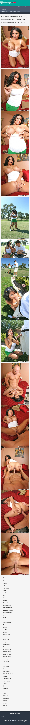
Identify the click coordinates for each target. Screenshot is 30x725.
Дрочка (4, 617)
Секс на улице (6, 671)
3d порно (5, 583)
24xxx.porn (12, 713)
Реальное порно (5, 9)
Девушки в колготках (8, 610)
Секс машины (6, 666)
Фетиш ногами (6, 691)
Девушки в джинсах (7, 607)
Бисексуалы (6, 588)
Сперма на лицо (6, 681)
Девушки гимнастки (7, 615)
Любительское (6, 634)
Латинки (5, 632)
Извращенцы (6, 625)
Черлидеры (5, 695)
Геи (4, 595)
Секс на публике (7, 669)
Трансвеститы (6, 686)
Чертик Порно (6, 580)
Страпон (5, 683)
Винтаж (4, 590)
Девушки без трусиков (8, 602)
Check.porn (17, 713)
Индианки (5, 627)
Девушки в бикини (7, 605)
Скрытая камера (7, 678)
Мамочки (5, 637)
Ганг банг (5, 593)
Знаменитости (6, 620)
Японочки (5, 703)
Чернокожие (6, 698)
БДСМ (4, 585)
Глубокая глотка (7, 598)
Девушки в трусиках (7, 612)
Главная (3, 7)
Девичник (5, 600)
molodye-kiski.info (13, 720)
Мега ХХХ (5, 705)
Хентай (4, 693)
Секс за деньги (6, 661)
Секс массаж (6, 664)
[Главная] (8, 3)
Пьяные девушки (7, 654)
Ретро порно (6, 659)
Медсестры (6, 639)
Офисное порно (6, 644)
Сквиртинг (5, 676)
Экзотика (5, 700)
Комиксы (5, 629)
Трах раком (5, 688)
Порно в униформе (7, 649)
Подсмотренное (7, 647)
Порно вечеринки (7, 651)
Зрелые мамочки (7, 622)
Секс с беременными (8, 673)
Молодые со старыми (8, 642)
